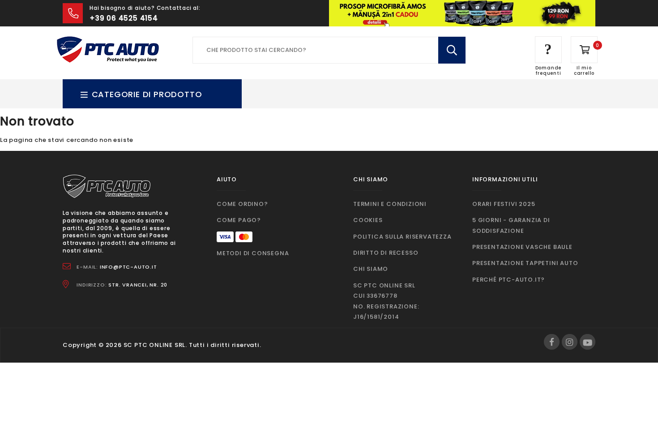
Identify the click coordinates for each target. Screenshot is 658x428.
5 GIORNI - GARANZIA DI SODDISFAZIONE (511, 225)
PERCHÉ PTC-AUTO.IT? (508, 279)
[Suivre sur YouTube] (587, 342)
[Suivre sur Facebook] (552, 342)
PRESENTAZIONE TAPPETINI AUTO (525, 263)
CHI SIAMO (370, 269)
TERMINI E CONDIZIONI (390, 204)
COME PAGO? (239, 220)
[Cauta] (452, 50)
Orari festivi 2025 (503, 204)
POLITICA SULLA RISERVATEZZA (402, 236)
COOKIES (368, 220)
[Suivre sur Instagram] (569, 342)
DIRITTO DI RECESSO (385, 252)
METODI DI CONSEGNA (253, 253)
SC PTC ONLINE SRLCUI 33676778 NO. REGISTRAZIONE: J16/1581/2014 (386, 301)
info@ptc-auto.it (128, 266)
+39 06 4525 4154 (124, 18)
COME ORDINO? (242, 204)
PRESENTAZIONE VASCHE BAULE (522, 247)
